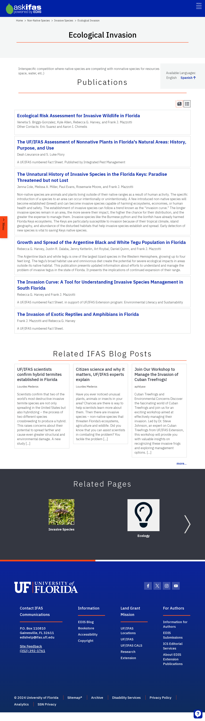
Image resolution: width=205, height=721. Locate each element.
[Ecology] (143, 515)
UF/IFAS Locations (128, 630)
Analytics (21, 704)
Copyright (85, 640)
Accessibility (88, 634)
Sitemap (73, 697)
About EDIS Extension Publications (173, 659)
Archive (97, 697)
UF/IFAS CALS (131, 645)
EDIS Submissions (173, 635)
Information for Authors (175, 624)
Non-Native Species (38, 20)
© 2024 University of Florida (36, 697)
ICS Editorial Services (173, 645)
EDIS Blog (86, 622)
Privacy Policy (160, 697)
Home (19, 20)
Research (128, 651)
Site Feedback (31, 646)
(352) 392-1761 (32, 650)
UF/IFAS (127, 639)
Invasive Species (63, 20)
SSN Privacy (47, 704)
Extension (128, 658)
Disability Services (126, 697)
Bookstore (86, 628)
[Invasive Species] (61, 512)
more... (181, 463)
